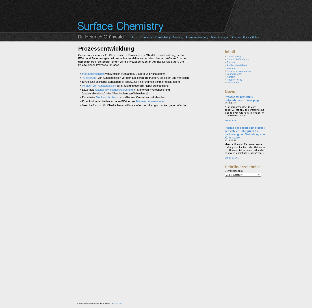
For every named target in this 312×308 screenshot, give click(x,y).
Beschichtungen (220, 37)
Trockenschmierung (107, 97)
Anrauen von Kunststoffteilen (99, 85)
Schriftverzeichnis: (234, 171)
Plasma (231, 62)
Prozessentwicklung (197, 37)
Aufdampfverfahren (237, 65)
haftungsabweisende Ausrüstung (113, 89)
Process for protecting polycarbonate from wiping (242, 98)
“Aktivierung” (89, 77)
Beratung (178, 37)
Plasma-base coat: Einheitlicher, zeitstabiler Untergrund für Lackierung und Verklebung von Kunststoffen (245, 132)
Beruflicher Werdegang (239, 71)
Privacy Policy (251, 37)
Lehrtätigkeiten (234, 74)
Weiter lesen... (232, 120)
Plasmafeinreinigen (93, 73)
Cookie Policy (162, 37)
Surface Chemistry (142, 37)
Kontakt (236, 37)
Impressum (233, 82)
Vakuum (231, 68)
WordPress (118, 303)
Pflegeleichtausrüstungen (150, 101)
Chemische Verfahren (238, 59)
